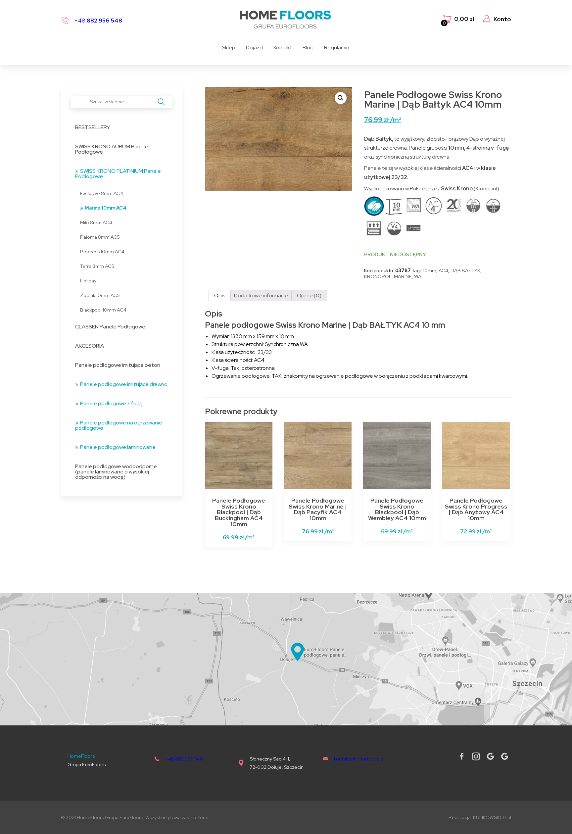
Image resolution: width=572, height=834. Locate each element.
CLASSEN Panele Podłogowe (110, 326)
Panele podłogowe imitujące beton (117, 365)
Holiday (88, 280)
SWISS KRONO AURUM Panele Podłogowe (111, 149)
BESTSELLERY (92, 127)
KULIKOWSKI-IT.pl (492, 817)
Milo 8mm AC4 (96, 222)
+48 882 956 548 (184, 759)
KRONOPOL (378, 276)
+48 (98, 20)
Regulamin (336, 47)
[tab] (220, 295)
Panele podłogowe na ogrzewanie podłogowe (118, 425)
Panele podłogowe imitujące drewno (123, 384)
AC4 (443, 270)
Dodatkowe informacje (261, 295)
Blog (308, 47)
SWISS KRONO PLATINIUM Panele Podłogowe (118, 174)
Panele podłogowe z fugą (111, 403)
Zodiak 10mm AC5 (100, 295)
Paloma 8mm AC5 (100, 237)
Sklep (228, 47)
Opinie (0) (309, 295)
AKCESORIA (89, 345)
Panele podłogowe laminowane (118, 447)
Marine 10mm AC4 (105, 208)
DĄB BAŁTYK (465, 270)
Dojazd (254, 47)
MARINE (403, 276)
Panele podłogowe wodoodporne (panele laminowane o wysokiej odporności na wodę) (116, 471)
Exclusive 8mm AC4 (101, 193)
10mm (429, 270)
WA (417, 276)
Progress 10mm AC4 (102, 251)
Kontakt (282, 47)
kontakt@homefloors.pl (359, 759)
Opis (219, 295)
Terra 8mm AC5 (97, 266)
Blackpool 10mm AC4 (103, 310)
